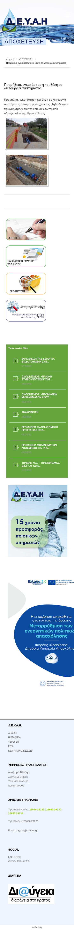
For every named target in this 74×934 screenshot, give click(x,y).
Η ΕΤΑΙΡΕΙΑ (14, 737)
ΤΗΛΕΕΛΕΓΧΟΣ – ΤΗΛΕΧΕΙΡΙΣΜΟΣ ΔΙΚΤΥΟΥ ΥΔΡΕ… (41, 464)
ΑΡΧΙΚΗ (12, 733)
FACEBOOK (14, 857)
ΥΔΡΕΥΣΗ (13, 741)
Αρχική (10, 59)
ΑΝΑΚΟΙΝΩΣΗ (30, 412)
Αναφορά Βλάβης (18, 772)
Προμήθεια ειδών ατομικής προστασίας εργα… (40, 428)
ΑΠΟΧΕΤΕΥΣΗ (25, 59)
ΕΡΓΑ (11, 746)
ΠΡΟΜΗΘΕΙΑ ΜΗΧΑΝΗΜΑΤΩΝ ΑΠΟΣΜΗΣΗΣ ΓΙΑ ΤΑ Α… (39, 446)
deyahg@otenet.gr (27, 830)
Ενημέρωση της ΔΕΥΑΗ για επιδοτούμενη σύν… (38, 360)
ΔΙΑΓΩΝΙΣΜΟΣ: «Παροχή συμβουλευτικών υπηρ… (37, 378)
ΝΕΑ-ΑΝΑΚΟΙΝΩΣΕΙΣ (20, 750)
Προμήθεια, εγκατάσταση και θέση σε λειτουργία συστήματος (33, 86)
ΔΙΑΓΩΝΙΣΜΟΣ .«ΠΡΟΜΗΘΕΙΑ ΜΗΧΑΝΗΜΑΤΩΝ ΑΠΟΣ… (39, 396)
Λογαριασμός (16, 785)
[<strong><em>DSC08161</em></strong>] (27, 170)
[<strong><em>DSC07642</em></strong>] (27, 133)
